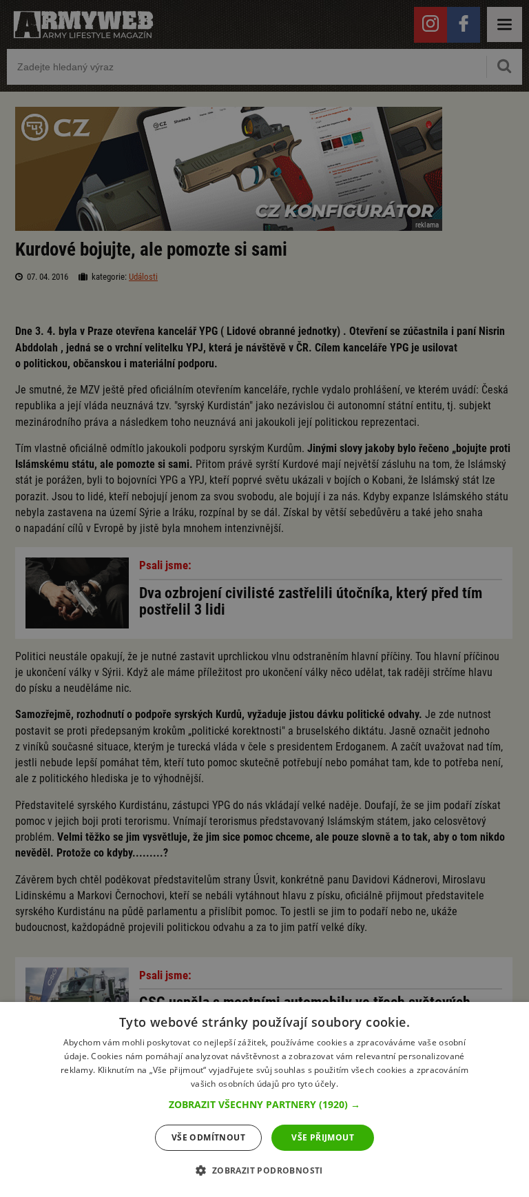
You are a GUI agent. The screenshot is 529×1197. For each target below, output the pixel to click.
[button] (264, 1104)
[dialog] (264, 1099)
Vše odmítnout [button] (208, 1137)
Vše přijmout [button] (322, 1137)
